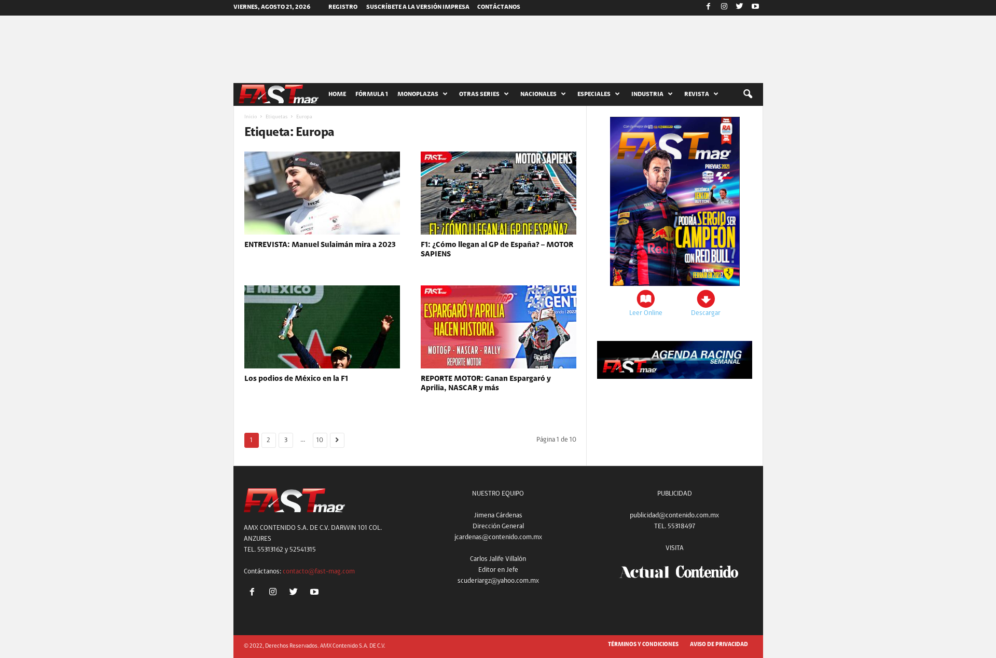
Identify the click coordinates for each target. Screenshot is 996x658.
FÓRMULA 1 (371, 94)
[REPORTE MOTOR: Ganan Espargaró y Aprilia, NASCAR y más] (498, 326)
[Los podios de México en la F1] (322, 326)
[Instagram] (724, 8)
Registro (342, 7)
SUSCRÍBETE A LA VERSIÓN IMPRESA (417, 7)
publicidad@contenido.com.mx (674, 515)
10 (319, 440)
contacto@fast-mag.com (319, 571)
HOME (337, 94)
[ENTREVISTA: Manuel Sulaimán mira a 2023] (322, 193)
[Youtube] (755, 8)
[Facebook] (708, 8)
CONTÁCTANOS (498, 7)
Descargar (706, 313)
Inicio (250, 117)
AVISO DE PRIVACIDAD (719, 645)
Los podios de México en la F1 (296, 379)
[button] (747, 94)
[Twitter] (740, 8)
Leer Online (645, 313)
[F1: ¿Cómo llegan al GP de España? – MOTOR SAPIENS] (498, 193)
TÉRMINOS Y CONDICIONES (643, 645)
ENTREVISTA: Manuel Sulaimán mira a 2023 (320, 245)
